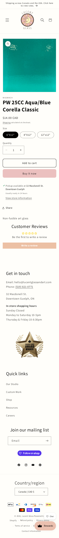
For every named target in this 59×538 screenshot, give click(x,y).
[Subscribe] (47, 440)
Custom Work (13, 392)
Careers (10, 415)
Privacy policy (42, 520)
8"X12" (28, 134)
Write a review (29, 245)
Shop (9, 399)
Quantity (7, 143)
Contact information (31, 531)
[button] (7, 20)
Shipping (7, 122)
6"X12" (11, 134)
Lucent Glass (28, 516)
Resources (12, 407)
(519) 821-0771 (24, 286)
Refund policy (26, 520)
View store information (19, 198)
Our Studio (12, 384)
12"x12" (45, 134)
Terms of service (22, 525)
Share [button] (9, 207)
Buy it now (29, 173)
